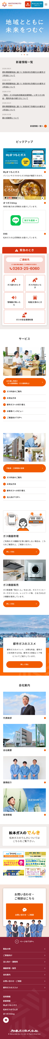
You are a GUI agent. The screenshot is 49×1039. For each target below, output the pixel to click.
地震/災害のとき (35, 302)
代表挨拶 (7, 718)
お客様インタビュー (15, 411)
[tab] (21, 54)
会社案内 (6, 975)
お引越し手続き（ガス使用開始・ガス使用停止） (18, 382)
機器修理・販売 (9, 968)
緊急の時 (6, 949)
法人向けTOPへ (13, 497)
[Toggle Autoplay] (27, 54)
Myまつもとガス (11, 172)
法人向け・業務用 (10, 962)
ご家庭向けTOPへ (14, 417)
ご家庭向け (7, 955)
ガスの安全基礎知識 (24, 319)
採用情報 (7, 814)
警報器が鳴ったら (14, 303)
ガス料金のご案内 (14, 391)
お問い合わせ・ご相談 (24, 915)
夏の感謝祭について (10, 118)
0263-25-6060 (26, 268)
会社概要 (7, 750)
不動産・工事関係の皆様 (15, 468)
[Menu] (46, 4)
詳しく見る (24, 664)
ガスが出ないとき (35, 286)
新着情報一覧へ (36, 126)
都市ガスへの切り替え (16, 404)
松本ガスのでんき (10, 1009)
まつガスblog (10, 203)
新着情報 (6, 1001)
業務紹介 (7, 782)
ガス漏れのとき (14, 285)
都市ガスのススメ (10, 987)
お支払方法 (11, 398)
